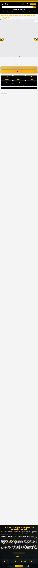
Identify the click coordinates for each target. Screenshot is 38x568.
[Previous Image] (2, 39)
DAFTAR (19, 67)
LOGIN (19, 71)
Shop (3, 4)
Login (10, 565)
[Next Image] (36, 39)
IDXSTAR (2, 531)
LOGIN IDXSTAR (11, 540)
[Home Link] (8, 4)
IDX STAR (14, 536)
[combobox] (17, 7)
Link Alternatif (27, 566)
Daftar (19, 565)
